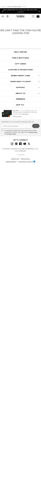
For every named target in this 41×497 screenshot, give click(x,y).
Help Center (20, 52)
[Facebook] (20, 143)
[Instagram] (12, 143)
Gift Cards (20, 64)
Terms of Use (33, 132)
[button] (38, 16)
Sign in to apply (17, 116)
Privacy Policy (11, 134)
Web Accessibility (11, 161)
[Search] (33, 16)
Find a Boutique (20, 58)
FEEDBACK (20, 99)
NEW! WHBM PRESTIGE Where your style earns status (20, 9)
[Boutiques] (7, 16)
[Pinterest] (16, 143)
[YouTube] (24, 143)
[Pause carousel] (39, 11)
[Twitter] (29, 143)
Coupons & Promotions (20, 70)
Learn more (25, 114)
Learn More (20, 11)
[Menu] (2, 16)
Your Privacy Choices (25, 161)
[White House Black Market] (20, 16)
